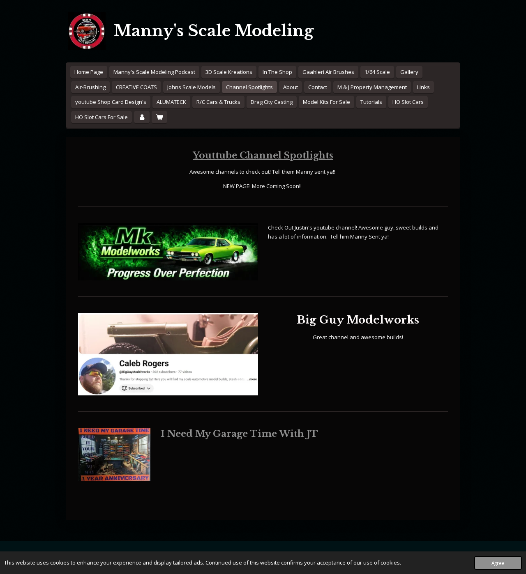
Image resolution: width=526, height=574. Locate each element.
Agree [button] (498, 563)
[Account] (142, 117)
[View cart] (159, 117)
